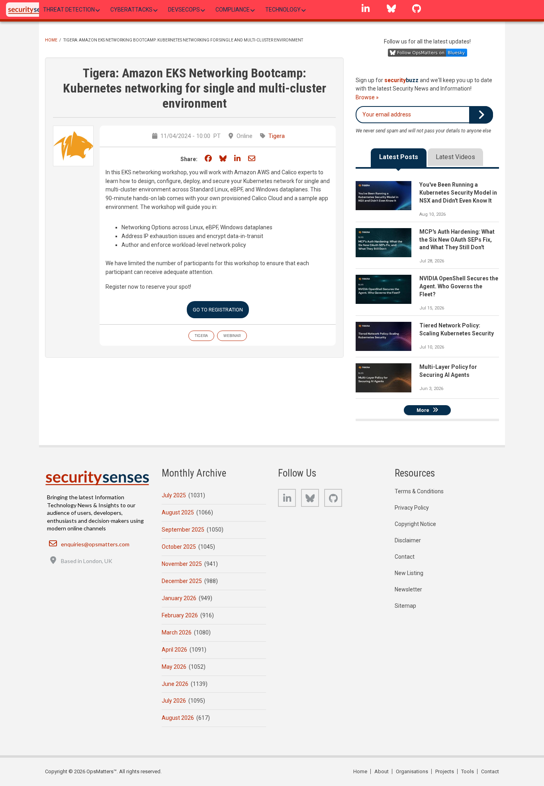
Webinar (232, 335)
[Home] (31, 9)
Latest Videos (455, 157)
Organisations (412, 771)
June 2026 (175, 684)
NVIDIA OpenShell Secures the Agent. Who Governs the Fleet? (458, 286)
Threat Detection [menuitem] (69, 9)
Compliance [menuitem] (232, 9)
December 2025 (182, 581)
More (423, 410)
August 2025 (178, 512)
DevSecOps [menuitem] (184, 9)
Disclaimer (408, 540)
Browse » (367, 97)
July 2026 (174, 700)
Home (51, 40)
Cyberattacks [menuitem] (131, 9)
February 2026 (180, 615)
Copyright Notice (415, 524)
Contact (405, 557)
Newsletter (408, 589)
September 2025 (183, 529)
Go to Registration (218, 310)
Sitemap (405, 606)
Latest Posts (398, 157)
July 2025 (174, 495)
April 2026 (174, 649)
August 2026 (178, 718)
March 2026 (177, 632)
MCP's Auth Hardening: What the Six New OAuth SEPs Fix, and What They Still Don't (457, 240)
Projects (444, 771)
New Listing (409, 573)
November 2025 (182, 564)
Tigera (276, 136)
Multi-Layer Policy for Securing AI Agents (448, 371)
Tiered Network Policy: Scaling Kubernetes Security (456, 329)
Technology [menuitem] (283, 9)
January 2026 (179, 598)
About (381, 771)
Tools (467, 771)
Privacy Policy (412, 507)
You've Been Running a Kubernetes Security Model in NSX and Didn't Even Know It (458, 192)
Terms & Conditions (419, 491)
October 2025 (179, 547)
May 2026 (174, 667)
